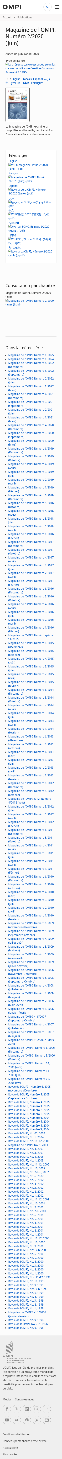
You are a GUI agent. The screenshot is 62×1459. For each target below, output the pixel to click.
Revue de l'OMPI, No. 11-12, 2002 (28, 1164)
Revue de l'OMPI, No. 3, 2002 (26, 1188)
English (16, 79)
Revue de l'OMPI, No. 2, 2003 (26, 1157)
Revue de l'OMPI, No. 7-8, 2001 (27, 1211)
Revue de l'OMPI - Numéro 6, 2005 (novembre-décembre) (29, 1088)
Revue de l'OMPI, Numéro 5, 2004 (29, 1121)
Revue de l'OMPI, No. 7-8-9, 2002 (28, 1172)
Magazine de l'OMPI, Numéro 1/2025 (31, 355)
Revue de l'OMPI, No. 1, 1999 (26, 1308)
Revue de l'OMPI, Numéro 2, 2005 (29, 1110)
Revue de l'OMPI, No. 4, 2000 (26, 1262)
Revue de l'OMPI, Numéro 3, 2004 (29, 1129)
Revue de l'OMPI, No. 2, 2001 (26, 1230)
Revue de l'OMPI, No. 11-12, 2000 (28, 1238)
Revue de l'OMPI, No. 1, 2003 (26, 1160)
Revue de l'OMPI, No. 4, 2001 (26, 1223)
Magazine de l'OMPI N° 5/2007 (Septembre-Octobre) (27, 1018)
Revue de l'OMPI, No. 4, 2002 (26, 1184)
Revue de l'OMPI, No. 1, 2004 (26, 1137)
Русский (15, 83)
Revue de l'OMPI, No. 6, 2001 (26, 1215)
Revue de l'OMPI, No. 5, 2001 (26, 1219)
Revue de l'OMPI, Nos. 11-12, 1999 (29, 1277)
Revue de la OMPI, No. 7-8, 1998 (28, 1324)
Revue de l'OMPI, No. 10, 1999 (26, 1281)
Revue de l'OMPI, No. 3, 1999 (26, 1300)
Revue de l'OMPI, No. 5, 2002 (26, 1180)
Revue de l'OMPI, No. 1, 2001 (26, 1234)
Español (38, 79)
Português (37, 83)
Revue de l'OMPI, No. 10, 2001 (26, 1203)
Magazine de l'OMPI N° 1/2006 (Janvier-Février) (27, 1314)
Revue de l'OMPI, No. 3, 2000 (26, 1266)
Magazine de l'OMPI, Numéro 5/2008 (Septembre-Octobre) (31, 979)
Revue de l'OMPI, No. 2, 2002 (26, 1191)
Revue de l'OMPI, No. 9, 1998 (26, 1320)
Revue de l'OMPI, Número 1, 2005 (29, 1114)
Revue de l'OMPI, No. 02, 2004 (26, 1133)
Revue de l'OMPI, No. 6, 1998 (26, 1328)
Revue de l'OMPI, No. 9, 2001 (26, 1207)
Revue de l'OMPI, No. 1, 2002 (26, 1195)
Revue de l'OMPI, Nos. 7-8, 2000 (27, 1250)
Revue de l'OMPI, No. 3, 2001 (26, 1227)
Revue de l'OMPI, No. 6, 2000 (26, 1254)
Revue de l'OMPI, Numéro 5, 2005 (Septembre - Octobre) (29, 1096)
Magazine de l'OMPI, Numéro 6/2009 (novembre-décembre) (31, 925)
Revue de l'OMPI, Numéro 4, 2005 (29, 1102)
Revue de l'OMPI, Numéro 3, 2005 (29, 1106)
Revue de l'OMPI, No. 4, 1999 (26, 1297)
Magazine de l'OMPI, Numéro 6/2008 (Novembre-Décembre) (31, 972)
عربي (47, 79)
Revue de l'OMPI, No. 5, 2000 (26, 1258)
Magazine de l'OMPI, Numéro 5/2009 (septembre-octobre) (31, 933)
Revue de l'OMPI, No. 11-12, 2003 (28, 1141)
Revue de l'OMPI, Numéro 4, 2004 (29, 1125)
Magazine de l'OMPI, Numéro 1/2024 (31, 359)
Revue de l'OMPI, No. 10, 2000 (26, 1242)
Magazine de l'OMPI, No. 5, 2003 (28, 1145)
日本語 (25, 83)
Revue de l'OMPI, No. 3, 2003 (26, 1153)
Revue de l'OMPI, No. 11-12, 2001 (28, 1199)
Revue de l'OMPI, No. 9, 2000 (26, 1246)
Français (27, 79)
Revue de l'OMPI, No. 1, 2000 (26, 1273)
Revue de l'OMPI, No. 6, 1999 (26, 1293)
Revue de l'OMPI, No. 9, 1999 (26, 1285)
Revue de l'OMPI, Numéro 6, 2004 (29, 1118)
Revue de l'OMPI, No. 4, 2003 (26, 1149)
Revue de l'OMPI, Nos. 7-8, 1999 (27, 1289)
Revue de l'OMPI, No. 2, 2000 (26, 1269)
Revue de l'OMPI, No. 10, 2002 (26, 1168)
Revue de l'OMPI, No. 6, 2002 (26, 1176)
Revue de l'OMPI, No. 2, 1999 (26, 1304)
